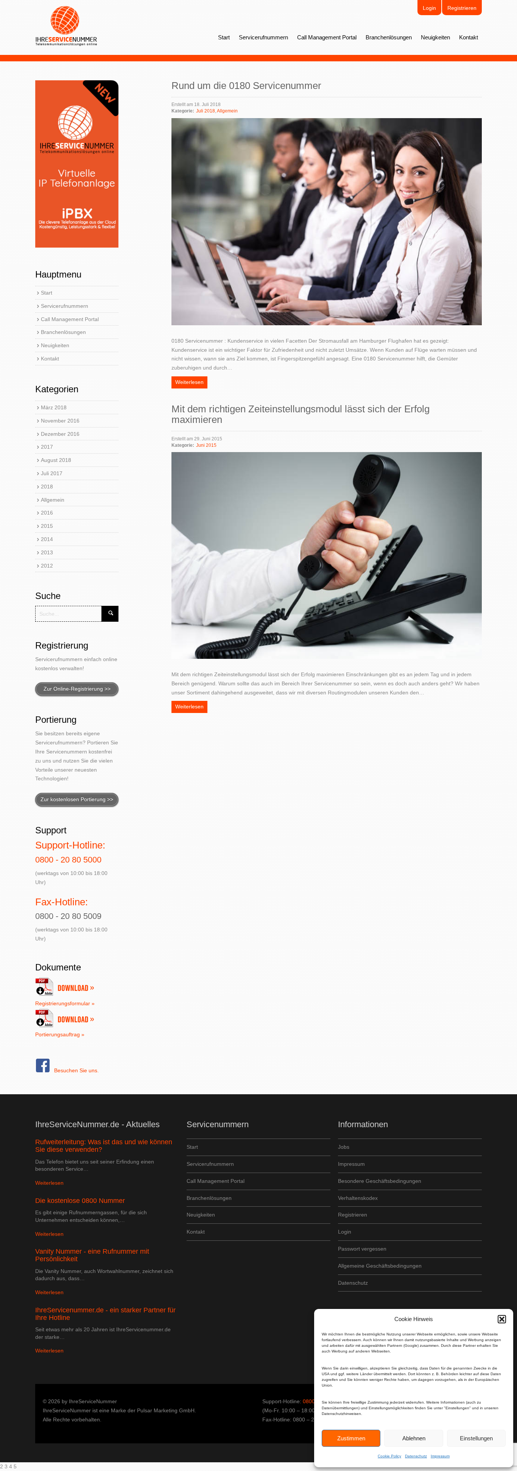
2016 (47, 513)
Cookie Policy (389, 1456)
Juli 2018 (205, 111)
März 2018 (54, 407)
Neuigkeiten (435, 37)
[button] (502, 1319)
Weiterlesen (189, 382)
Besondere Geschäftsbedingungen (379, 1181)
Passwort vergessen (362, 1249)
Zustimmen (351, 1438)
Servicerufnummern (263, 37)
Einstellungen (476, 1438)
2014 (47, 539)
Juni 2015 (206, 445)
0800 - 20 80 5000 (68, 859)
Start (224, 37)
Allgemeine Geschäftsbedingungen (380, 1266)
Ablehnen (413, 1438)
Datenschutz (416, 1456)
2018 (47, 487)
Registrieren (462, 8)
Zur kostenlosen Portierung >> (76, 799)
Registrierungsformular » (65, 1003)
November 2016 (60, 421)
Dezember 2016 (60, 434)
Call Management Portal (327, 37)
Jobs (343, 1147)
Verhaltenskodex (358, 1198)
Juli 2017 (51, 473)
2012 (47, 566)
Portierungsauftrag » (59, 1034)
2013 (47, 552)
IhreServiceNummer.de (66, 26)
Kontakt (468, 37)
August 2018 (56, 460)
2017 (47, 447)
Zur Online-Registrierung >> (77, 689)
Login (429, 8)
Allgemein (52, 500)
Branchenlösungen (389, 37)
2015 (47, 526)
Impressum (440, 1456)
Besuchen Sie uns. (76, 1070)
